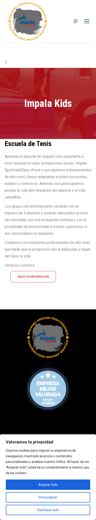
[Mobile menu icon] (86, 21)
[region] (48, 477)
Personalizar (48, 497)
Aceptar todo (48, 485)
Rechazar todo (48, 510)
